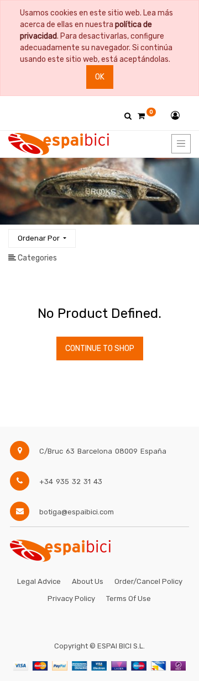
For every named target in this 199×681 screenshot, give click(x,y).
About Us (87, 581)
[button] (42, 238)
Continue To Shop (99, 348)
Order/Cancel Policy (148, 581)
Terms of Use (128, 598)
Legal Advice (39, 581)
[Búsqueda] (182, 233)
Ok (99, 77)
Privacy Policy (71, 598)
